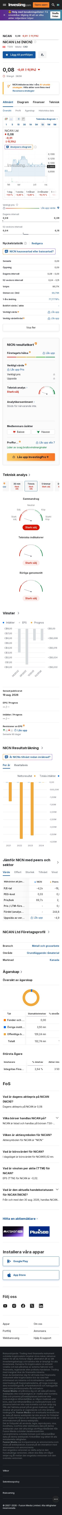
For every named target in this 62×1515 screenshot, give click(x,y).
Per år (6, 765)
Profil (18, 110)
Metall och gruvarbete (45, 945)
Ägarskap (30, 110)
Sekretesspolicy (11, 1481)
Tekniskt (54, 102)
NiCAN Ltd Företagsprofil (24, 932)
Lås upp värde (48, 208)
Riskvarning (8, 1493)
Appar (6, 1323)
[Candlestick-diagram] (6, 119)
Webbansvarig (11, 1337)
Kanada (54, 959)
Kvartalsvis (21, 765)
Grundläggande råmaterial (43, 952)
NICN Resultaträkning (21, 748)
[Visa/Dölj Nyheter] (23, 119)
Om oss (38, 1323)
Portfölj (7, 1330)
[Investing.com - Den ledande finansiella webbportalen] (20, 5)
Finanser (39, 102)
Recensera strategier (23, 91)
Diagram (23, 102)
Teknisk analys (15, 475)
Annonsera (40, 1330)
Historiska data (46, 110)
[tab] (17, 486)
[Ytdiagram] (11, 119)
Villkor (6, 1470)
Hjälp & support (42, 1337)
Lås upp (38, 917)
